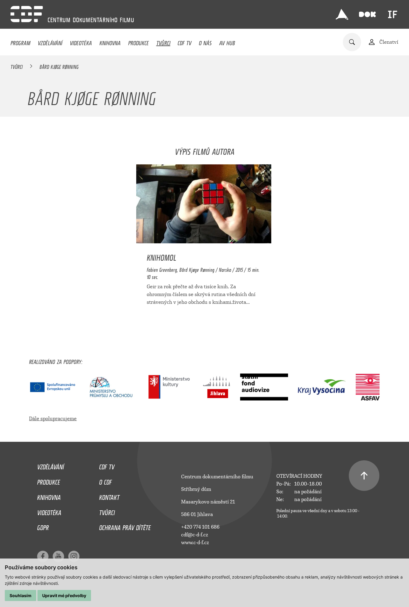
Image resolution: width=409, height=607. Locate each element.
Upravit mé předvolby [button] (64, 595)
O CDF (105, 480)
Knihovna (110, 41)
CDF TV (184, 41)
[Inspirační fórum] (393, 14)
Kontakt (109, 496)
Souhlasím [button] (20, 595)
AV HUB (227, 41)
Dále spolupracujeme (53, 418)
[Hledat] (352, 42)
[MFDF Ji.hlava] (342, 14)
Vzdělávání (50, 41)
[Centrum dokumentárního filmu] (26, 14)
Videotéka (81, 41)
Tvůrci (163, 41)
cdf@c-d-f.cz (194, 535)
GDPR (43, 526)
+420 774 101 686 (200, 527)
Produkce (138, 41)
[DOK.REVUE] (367, 14)
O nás (205, 41)
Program (20, 41)
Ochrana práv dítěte (125, 526)
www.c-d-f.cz (195, 542)
